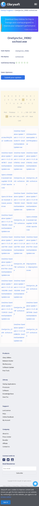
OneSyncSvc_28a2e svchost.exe (31, 289)
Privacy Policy (15, 486)
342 (18, 116)
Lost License (7, 410)
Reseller (5, 440)
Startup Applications (9, 384)
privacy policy (6, 497)
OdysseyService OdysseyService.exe (31, 267)
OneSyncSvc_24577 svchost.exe (31, 332)
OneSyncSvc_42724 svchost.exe (19, 223)
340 (10, 116)
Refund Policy (24, 486)
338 (34, 112)
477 (26, 116)
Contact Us (6, 447)
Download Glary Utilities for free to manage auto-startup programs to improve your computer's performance (20, 24)
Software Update (8, 367)
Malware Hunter (8, 361)
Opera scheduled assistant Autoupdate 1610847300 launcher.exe (31, 223)
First (5, 112)
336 (27, 112)
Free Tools (6, 371)
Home (4, 486)
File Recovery (7, 364)
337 (30, 112)
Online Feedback (8, 417)
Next (31, 116)
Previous (12, 112)
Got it (5, 502)
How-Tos (5, 397)
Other (19, 107)
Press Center (7, 437)
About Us (6, 434)
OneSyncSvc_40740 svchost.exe (19, 267)
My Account (6, 420)
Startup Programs (7, 10)
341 (14, 116)
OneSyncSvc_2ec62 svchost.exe (19, 181)
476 (23, 116)
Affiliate (5, 443)
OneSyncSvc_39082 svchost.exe (31, 181)
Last (19, 121)
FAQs (4, 414)
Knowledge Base (8, 394)
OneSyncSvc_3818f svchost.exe (19, 310)
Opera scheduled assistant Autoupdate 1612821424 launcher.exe (6, 181)
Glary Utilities (7, 358)
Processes (6, 387)
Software (6, 390)
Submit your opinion (13, 77)
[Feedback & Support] (35, 483)
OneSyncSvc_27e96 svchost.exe (6, 332)
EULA (9, 486)
